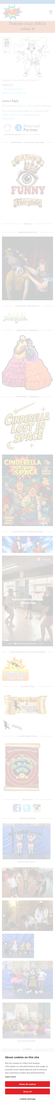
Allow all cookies (27, 1084)
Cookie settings (27, 1099)
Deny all (27, 1091)
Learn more (10, 1076)
